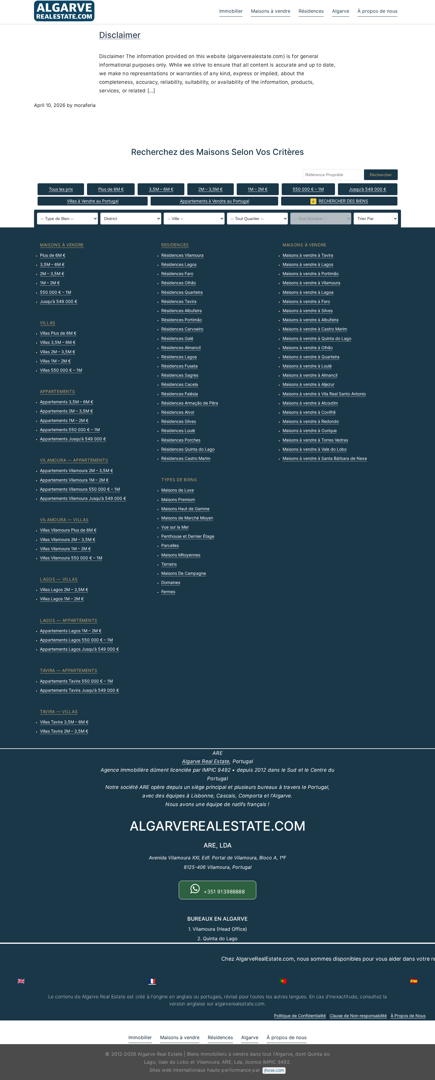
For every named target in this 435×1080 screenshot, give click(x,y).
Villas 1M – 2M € (55, 360)
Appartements (57, 391)
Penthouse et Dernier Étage (187, 536)
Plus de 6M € (111, 189)
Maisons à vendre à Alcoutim (310, 402)
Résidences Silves (178, 421)
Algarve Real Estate (205, 761)
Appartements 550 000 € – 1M (70, 429)
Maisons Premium (178, 499)
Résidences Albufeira (181, 310)
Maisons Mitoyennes (180, 554)
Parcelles (170, 545)
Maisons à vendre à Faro (306, 301)
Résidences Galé (177, 338)
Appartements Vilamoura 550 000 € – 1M (80, 489)
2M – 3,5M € (210, 189)
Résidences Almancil (181, 347)
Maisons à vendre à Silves (308, 310)
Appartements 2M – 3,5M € (66, 410)
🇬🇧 (21, 981)
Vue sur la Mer (175, 526)
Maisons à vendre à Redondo (311, 421)
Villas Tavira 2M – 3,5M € (64, 731)
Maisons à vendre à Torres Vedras (315, 439)
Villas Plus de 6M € (58, 333)
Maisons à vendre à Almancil (310, 375)
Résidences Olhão (178, 282)
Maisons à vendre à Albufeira (311, 319)
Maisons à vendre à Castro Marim (315, 328)
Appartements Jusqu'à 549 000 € (73, 438)
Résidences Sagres (179, 375)
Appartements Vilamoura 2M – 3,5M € (76, 470)
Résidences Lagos (178, 264)
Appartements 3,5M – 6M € (66, 401)
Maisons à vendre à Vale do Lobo (315, 449)
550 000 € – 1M (308, 189)
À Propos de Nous (408, 1015)
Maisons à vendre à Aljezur (308, 384)
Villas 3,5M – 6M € (57, 342)
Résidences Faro (177, 273)
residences (175, 244)
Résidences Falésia (179, 393)
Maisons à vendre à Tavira (308, 255)
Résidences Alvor (177, 412)
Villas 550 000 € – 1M (61, 370)
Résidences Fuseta (179, 365)
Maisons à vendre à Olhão (308, 347)
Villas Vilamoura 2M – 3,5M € (67, 539)
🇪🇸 (414, 981)
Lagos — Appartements (68, 620)
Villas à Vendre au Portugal (92, 200)
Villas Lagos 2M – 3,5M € (64, 589)
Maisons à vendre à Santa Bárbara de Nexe (325, 458)
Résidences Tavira (178, 301)
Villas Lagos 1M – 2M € (62, 598)
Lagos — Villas (59, 579)
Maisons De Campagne (183, 573)
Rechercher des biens (343, 200)
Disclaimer (120, 35)
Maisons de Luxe (177, 489)
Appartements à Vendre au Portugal (214, 200)
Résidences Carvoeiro (182, 328)
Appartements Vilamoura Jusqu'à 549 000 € (83, 498)
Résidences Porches (180, 439)
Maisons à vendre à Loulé (307, 365)
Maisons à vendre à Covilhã (309, 412)
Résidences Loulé (178, 430)
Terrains (169, 564)
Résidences (311, 11)
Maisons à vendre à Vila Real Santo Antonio (324, 393)
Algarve (340, 11)
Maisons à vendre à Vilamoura (311, 282)
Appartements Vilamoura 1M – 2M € (74, 479)
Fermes (168, 591)
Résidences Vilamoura (182, 255)
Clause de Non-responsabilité (358, 1015)
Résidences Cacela (179, 384)
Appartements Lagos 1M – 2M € (71, 630)
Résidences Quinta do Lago (188, 449)
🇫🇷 (152, 981)
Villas (47, 322)
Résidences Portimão (181, 319)
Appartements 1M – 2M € (64, 420)
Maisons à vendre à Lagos (308, 264)
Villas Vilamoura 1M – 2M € (65, 548)
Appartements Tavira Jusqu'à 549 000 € (79, 690)
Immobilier (231, 11)
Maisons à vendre (270, 11)
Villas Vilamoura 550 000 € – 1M (71, 557)
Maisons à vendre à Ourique (310, 430)
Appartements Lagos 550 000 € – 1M (76, 639)
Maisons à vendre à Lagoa (308, 292)
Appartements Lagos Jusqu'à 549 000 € (79, 648)
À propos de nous (377, 11)
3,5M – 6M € (161, 189)
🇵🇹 (283, 981)
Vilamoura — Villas (64, 519)
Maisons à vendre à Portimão (311, 273)
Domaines (170, 582)
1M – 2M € (258, 189)
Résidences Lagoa (179, 356)
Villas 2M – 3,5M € (57, 351)
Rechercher (381, 174)
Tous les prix (61, 189)
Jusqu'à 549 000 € (367, 189)
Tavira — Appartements (68, 670)
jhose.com (274, 1070)
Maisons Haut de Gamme (185, 508)
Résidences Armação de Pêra (189, 402)
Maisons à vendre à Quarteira (311, 356)
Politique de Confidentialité (300, 1015)
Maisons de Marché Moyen (187, 517)
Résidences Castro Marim (185, 458)
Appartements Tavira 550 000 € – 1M (76, 680)
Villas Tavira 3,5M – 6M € (64, 721)
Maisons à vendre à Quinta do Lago (317, 338)
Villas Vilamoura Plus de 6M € (68, 529)
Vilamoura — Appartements (74, 460)
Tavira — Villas (59, 711)
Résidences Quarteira (182, 292)
